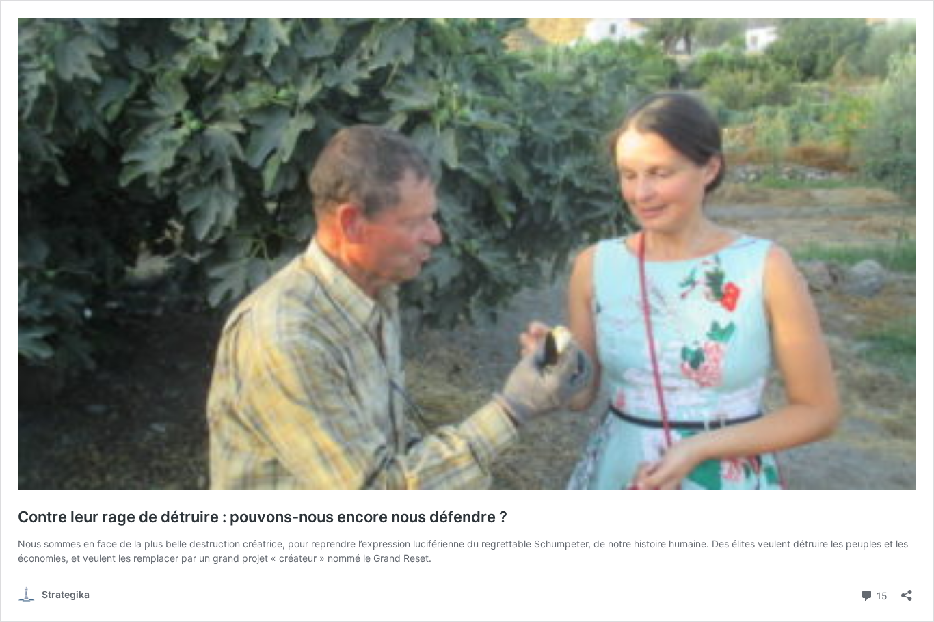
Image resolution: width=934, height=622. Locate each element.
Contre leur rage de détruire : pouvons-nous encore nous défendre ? (262, 517)
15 (881, 594)
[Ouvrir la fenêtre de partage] (906, 590)
